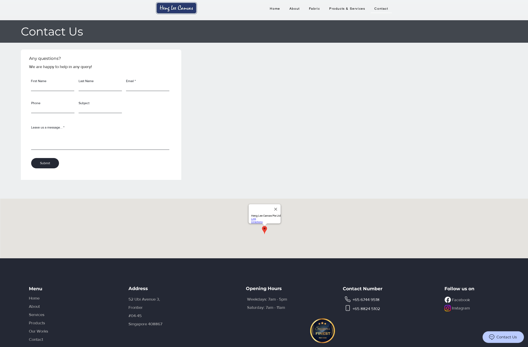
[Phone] (348, 299)
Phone (35, 103)
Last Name (86, 81)
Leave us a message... (46, 127)
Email (130, 81)
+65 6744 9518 (366, 299)
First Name (38, 81)
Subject (84, 103)
